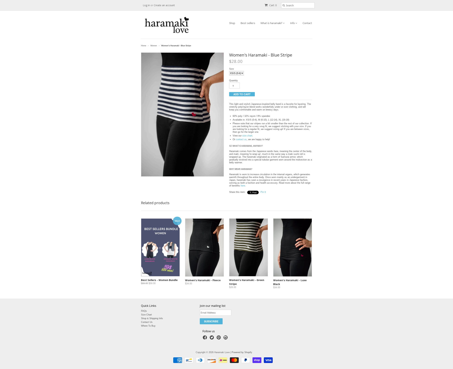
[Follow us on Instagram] (226, 338)
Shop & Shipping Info (152, 318)
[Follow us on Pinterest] (219, 338)
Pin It (263, 192)
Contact (307, 23)
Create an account (164, 5)
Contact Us (147, 322)
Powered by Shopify (242, 352)
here (243, 185)
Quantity (233, 80)
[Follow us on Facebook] (205, 338)
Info (293, 23)
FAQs (144, 311)
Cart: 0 (273, 5)
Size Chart (146, 314)
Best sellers (247, 23)
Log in (146, 5)
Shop (232, 23)
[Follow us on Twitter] (212, 338)
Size (231, 69)
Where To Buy (148, 325)
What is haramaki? (271, 23)
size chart (247, 135)
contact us (241, 139)
